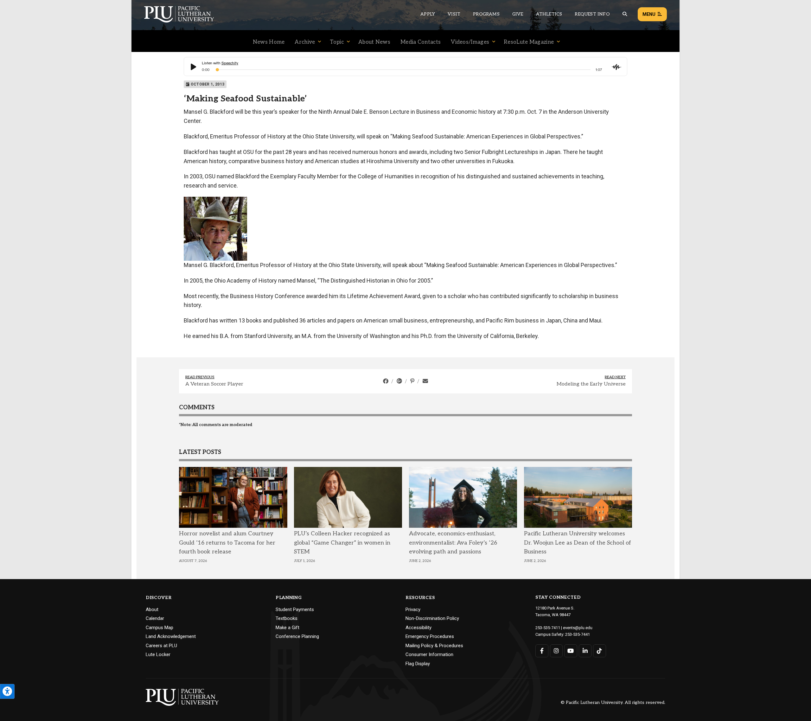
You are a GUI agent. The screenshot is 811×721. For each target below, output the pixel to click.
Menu (648, 14)
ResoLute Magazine (529, 42)
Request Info (592, 14)
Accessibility (418, 627)
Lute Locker (158, 654)
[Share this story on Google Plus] (400, 381)
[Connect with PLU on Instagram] (556, 650)
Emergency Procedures (430, 636)
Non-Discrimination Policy (432, 618)
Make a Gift (287, 627)
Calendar (155, 618)
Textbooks (286, 618)
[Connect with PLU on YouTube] (570, 650)
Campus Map (159, 627)
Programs (486, 14)
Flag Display (418, 664)
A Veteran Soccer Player (214, 384)
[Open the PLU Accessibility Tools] (7, 691)
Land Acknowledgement (171, 636)
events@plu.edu (577, 627)
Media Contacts (420, 42)
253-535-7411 (547, 627)
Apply (427, 14)
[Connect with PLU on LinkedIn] (585, 650)
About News (374, 42)
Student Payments (295, 609)
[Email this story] (425, 381)
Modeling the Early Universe (591, 384)
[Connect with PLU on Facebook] (541, 650)
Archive (305, 42)
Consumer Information (429, 654)
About (152, 609)
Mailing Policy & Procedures (434, 645)
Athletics (549, 14)
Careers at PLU (161, 645)
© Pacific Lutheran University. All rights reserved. (613, 702)
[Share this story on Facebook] (386, 381)
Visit (454, 14)
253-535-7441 (577, 634)
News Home (269, 42)
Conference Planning (297, 636)
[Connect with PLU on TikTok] (599, 650)
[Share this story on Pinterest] (413, 381)
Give (517, 14)
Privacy (413, 609)
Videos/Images (470, 42)
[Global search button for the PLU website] (624, 14)
